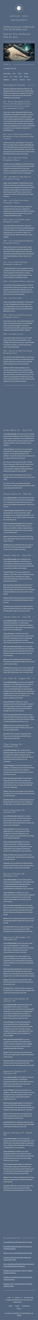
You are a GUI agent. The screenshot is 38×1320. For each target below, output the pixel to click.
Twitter (10, 1306)
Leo (11, 76)
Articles (15, 16)
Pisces (29, 79)
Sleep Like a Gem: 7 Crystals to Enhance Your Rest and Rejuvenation (17, 1285)
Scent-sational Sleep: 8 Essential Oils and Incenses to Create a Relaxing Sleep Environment (18, 1265)
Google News (26, 1306)
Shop (25, 16)
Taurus (20, 73)
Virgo (15, 76)
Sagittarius (6, 79)
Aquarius (22, 79)
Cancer (5, 76)
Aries (14, 73)
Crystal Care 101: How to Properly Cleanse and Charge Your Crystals (17, 1259)
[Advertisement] (19, 407)
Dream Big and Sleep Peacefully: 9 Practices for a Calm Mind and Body (17, 1248)
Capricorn (15, 79)
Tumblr (17, 1306)
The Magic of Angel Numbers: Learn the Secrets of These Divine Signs (17, 1278)
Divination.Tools (9, 1313)
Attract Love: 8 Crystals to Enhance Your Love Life (17, 1253)
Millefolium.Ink (28, 1313)
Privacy (19, 1308)
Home (9, 1297)
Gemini (26, 73)
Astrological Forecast (9, 68)
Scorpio (26, 76)
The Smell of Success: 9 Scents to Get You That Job (17, 1242)
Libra (20, 76)
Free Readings (19, 20)
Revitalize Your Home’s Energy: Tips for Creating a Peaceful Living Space (18, 1272)
